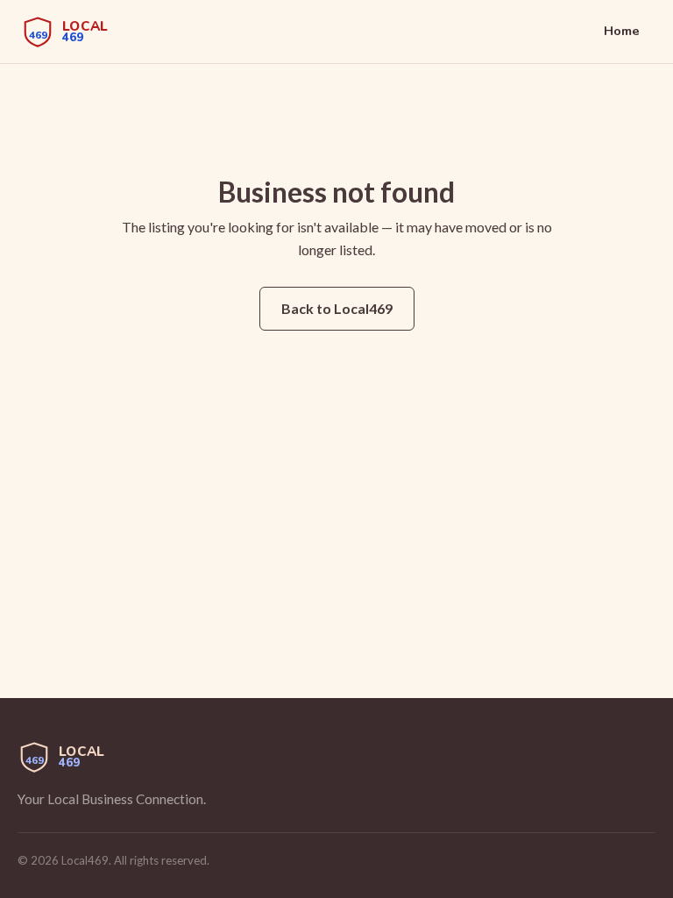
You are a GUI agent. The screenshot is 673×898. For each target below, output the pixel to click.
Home (622, 30)
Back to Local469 (337, 308)
